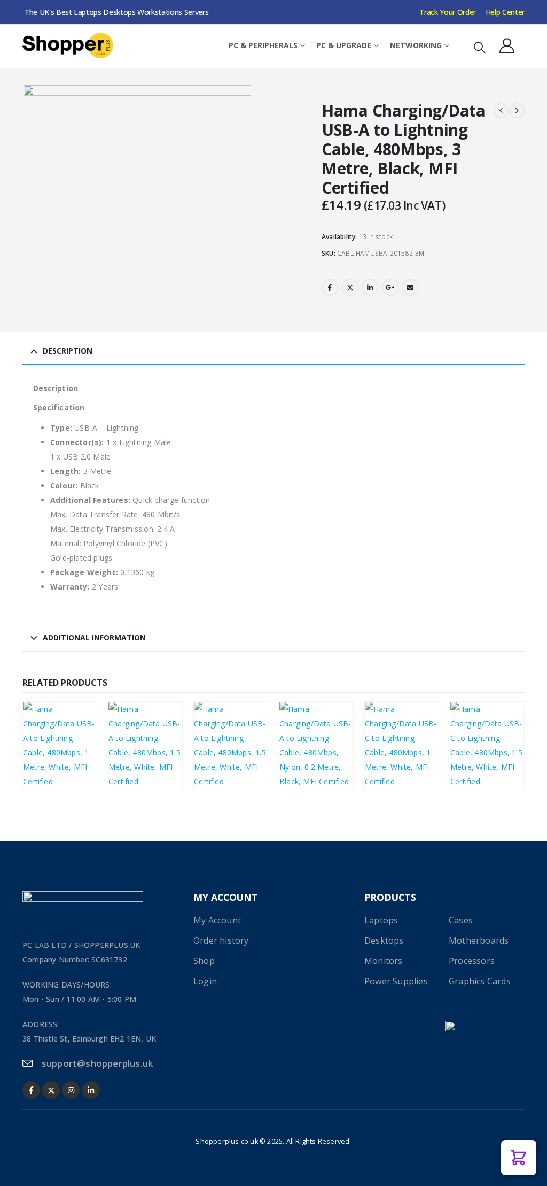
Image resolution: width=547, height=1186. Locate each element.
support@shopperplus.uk (97, 1063)
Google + (390, 287)
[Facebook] (31, 1090)
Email (410, 287)
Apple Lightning (57, 741)
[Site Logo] (67, 45)
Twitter (350, 287)
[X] (51, 1090)
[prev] (501, 110)
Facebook (330, 287)
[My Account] (507, 45)
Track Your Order (447, 12)
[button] (480, 47)
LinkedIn (370, 287)
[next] (517, 110)
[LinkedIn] (91, 1090)
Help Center (505, 12)
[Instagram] (71, 1090)
